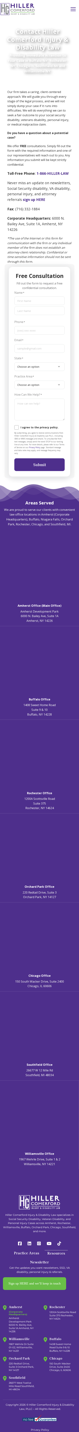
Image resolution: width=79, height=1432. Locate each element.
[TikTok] (59, 1243)
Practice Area (23, 376)
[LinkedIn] (29, 1243)
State (17, 358)
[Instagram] (39, 1243)
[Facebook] (20, 1243)
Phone (18, 322)
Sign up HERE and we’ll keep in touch (34, 1283)
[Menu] (73, 9)
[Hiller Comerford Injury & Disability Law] (17, 9)
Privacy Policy (34, 447)
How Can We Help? (27, 395)
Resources (56, 1253)
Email (18, 340)
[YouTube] (49, 1243)
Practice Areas (26, 1252)
